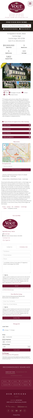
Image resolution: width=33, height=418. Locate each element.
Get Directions (16, 169)
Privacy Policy (18, 282)
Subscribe (16, 318)
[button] (28, 25)
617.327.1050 (19, 400)
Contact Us (6, 238)
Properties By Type (21, 372)
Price (3, 334)
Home (3, 206)
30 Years (6, 330)
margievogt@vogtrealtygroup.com (16, 17)
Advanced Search (11, 29)
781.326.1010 (20, 14)
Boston (5, 381)
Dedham (25, 381)
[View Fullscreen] (4, 151)
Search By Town (10, 372)
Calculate (17, 350)
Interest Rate (6, 344)
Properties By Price (16, 375)
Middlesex (17, 206)
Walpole (25, 384)
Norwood (15, 384)
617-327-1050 (20, 15)
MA (12, 206)
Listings (8, 206)
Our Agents (6, 240)
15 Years (12, 330)
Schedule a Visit (23, 247)
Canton (15, 381)
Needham (5, 384)
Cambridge (24, 206)
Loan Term (5, 326)
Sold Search (25, 29)
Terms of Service (7, 289)
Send (16, 286)
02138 (5, 208)
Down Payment (6, 339)
